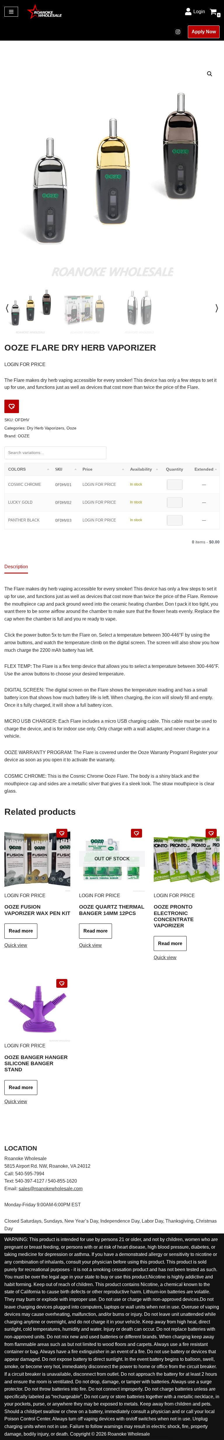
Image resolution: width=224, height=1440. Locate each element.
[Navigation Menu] (11, 12)
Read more (21, 930)
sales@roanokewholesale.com (51, 1188)
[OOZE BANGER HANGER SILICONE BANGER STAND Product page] (37, 1009)
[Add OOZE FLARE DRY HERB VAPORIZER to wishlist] (11, 406)
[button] (209, 74)
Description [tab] (16, 566)
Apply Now (204, 31)
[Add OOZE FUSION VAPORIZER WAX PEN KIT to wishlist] (61, 833)
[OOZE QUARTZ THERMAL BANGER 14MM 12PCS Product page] (111, 859)
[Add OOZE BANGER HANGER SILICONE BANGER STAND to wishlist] (61, 983)
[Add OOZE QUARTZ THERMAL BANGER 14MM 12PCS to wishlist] (136, 833)
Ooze (71, 428)
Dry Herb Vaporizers (45, 428)
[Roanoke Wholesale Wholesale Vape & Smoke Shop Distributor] (44, 11)
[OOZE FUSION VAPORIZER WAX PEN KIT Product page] (37, 859)
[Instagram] (178, 32)
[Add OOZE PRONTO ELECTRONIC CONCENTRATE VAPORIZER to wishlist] (211, 833)
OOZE (23, 436)
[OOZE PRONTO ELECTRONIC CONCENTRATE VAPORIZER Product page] (186, 859)
